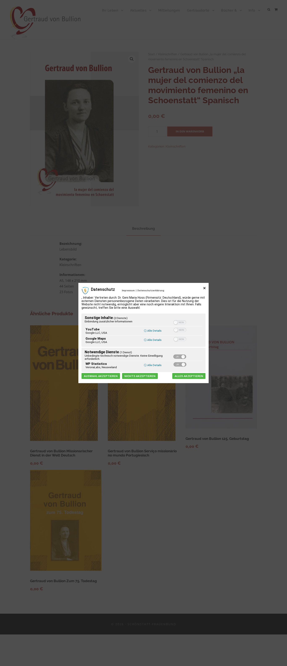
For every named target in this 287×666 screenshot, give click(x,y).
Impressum (128, 290)
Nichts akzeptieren (139, 376)
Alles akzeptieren (189, 376)
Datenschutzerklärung (150, 290)
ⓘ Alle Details (153, 330)
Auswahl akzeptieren (101, 376)
